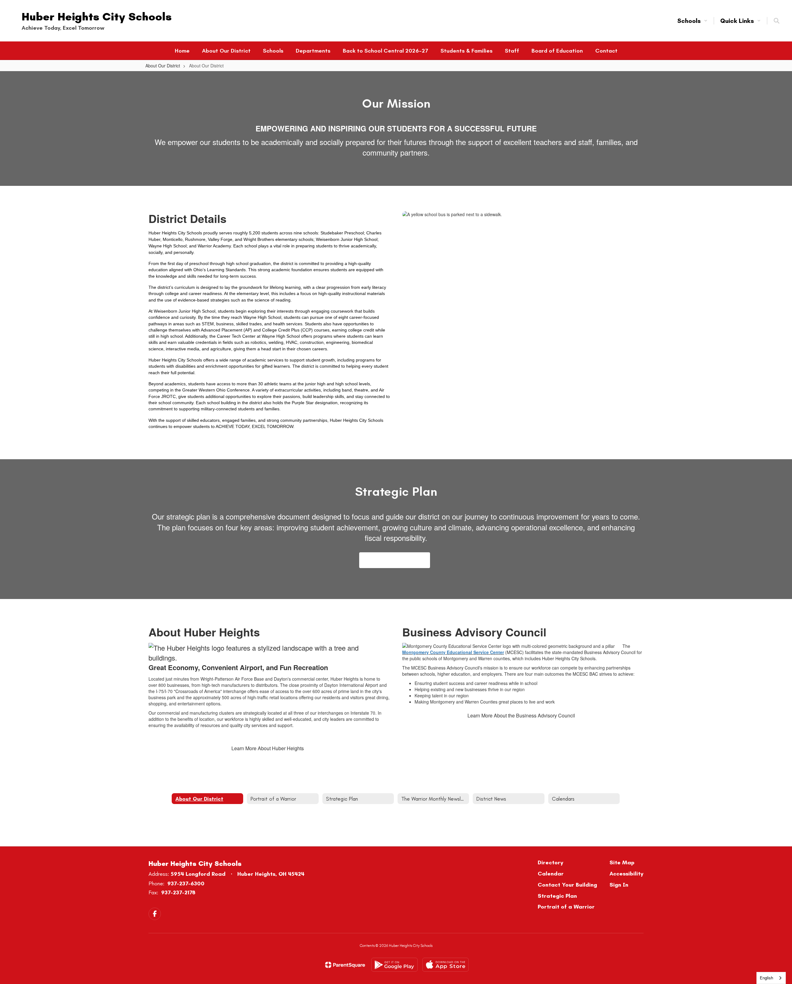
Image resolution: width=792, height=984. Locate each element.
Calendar (551, 873)
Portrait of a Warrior (566, 906)
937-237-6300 (185, 883)
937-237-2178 (178, 892)
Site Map (622, 862)
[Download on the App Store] (445, 965)
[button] (692, 20)
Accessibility (626, 873)
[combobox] (771, 978)
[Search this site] (776, 21)
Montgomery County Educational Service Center (453, 652)
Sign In (618, 884)
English (766, 978)
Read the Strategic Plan (394, 559)
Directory (550, 862)
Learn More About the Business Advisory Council (521, 715)
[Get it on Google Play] (394, 965)
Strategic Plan (557, 895)
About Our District (162, 65)
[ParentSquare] (345, 964)
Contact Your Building (567, 884)
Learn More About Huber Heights (267, 748)
